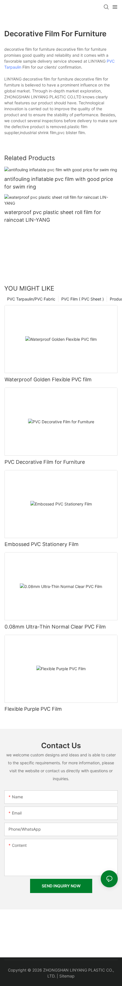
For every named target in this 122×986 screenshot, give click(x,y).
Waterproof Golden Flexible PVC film (48, 379)
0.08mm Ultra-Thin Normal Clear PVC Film (55, 627)
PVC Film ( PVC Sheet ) (82, 299)
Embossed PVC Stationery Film (42, 544)
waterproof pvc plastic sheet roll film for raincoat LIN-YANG (52, 216)
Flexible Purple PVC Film (33, 709)
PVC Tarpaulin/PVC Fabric (31, 299)
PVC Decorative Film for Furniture (45, 462)
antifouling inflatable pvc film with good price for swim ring (58, 183)
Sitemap (67, 976)
